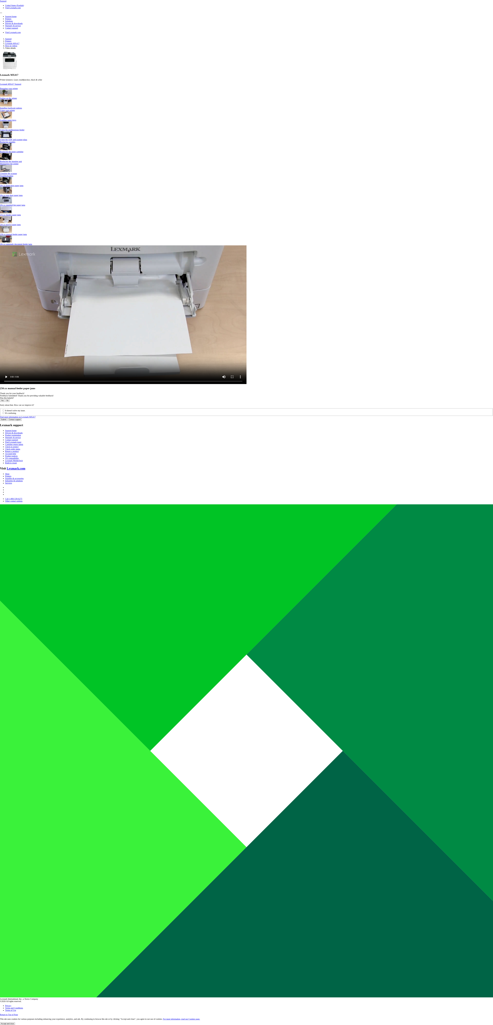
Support (8, 39)
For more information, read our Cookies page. (181, 1019)
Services (8, 483)
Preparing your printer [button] (9, 88)
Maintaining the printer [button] (9, 164)
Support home (11, 430)
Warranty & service (13, 437)
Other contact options (13, 501)
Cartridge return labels (14, 444)
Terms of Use (10, 1010)
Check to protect (11, 447)
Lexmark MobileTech (14, 461)
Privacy (8, 1006)
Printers (8, 41)
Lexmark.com (16, 468)
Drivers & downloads (14, 433)
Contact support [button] (11, 28)
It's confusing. (10, 413)
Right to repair (11, 463)
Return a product (12, 451)
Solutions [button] (9, 21)
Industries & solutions (14, 481)
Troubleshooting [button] (6, 176)
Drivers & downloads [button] (14, 23)
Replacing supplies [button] (7, 142)
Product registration (13, 435)
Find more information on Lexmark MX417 (18, 417)
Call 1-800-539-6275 (13, 499)
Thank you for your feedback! (12, 393)
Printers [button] (8, 19)
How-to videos (11, 46)
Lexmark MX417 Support (10, 84)
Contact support (15, 420)
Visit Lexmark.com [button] (13, 8)
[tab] (246, 88)
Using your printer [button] (7, 110)
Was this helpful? (7, 398)
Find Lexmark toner (13, 442)
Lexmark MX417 (12, 43)
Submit (3, 420)
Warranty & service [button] (13, 26)
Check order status (12, 449)
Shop (7, 474)
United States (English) (14, 5)
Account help (10, 454)
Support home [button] (11, 16)
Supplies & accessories (14, 478)
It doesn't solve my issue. (15, 410)
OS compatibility (12, 458)
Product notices (11, 456)
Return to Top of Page (9, 1015)
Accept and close (7, 1024)
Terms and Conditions (14, 1008)
